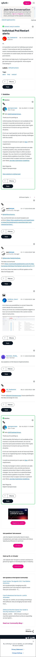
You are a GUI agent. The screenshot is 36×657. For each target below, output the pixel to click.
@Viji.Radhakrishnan (14, 114)
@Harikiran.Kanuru (9, 214)
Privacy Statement (17, 649)
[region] (18, 648)
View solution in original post (12, 174)
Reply (7, 87)
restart (14, 74)
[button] (32, 27)
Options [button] (33, 20)
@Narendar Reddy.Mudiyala (11, 258)
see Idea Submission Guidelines (19, 160)
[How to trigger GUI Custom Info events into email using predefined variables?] (31, 197)
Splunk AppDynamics (8, 20)
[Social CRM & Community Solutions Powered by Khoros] (30, 631)
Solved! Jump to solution (12, 26)
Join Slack (18, 545)
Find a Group (18, 566)
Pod (8, 74)
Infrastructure (14, 68)
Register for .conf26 (18, 523)
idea (26, 142)
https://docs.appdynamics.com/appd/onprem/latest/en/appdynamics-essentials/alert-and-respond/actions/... (17, 222)
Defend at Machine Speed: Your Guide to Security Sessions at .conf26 (15, 610)
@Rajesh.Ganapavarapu (13, 395)
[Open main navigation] (34, 3)
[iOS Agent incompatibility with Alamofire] (34, 197)
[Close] (33, 641)
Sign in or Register (17, 14)
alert (4, 74)
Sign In (27, 3)
